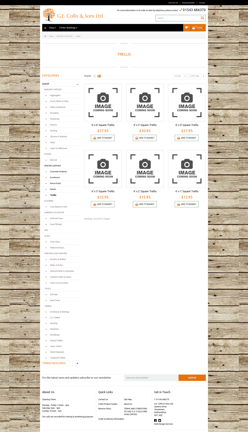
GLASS (47, 236)
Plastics (53, 125)
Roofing (53, 130)
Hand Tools (55, 300)
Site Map (128, 399)
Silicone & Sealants (58, 136)
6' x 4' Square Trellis (187, 124)
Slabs (52, 142)
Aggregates (55, 95)
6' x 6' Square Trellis (103, 124)
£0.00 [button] (199, 27)
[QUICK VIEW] (103, 102)
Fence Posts (55, 183)
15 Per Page (195, 76)
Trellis (78, 36)
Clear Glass (55, 242)
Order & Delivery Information (111, 419)
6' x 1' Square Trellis (187, 191)
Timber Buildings (67, 27)
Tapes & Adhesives (58, 148)
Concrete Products (58, 171)
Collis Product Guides (107, 404)
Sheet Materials (57, 352)
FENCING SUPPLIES (65, 36)
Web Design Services (163, 424)
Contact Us (103, 399)
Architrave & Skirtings (59, 312)
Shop (51, 27)
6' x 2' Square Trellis (145, 191)
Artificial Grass (56, 218)
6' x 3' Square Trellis (103, 191)
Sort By (178, 76)
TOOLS (47, 288)
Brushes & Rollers (58, 259)
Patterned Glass (57, 248)
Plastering (54, 119)
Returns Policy (104, 408)
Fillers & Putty (56, 265)
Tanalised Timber (57, 358)
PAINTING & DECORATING (55, 253)
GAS (46, 230)
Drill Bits (54, 294)
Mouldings (55, 335)
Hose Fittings (56, 224)
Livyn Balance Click (58, 207)
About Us (128, 404)
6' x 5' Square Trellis (145, 124)
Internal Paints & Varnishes (62, 271)
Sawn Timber (56, 346)
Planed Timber (56, 340)
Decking (53, 323)
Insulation (54, 113)
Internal (53, 160)
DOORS (47, 154)
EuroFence (55, 177)
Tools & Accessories (59, 283)
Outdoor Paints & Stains (60, 277)
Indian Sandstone (57, 107)
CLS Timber (55, 317)
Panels (53, 189)
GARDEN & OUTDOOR (54, 212)
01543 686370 (194, 10)
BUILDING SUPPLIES (53, 89)
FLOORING (49, 201)
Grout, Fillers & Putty (59, 101)
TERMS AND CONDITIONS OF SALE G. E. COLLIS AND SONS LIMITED (135, 411)
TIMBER (47, 306)
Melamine (54, 329)
